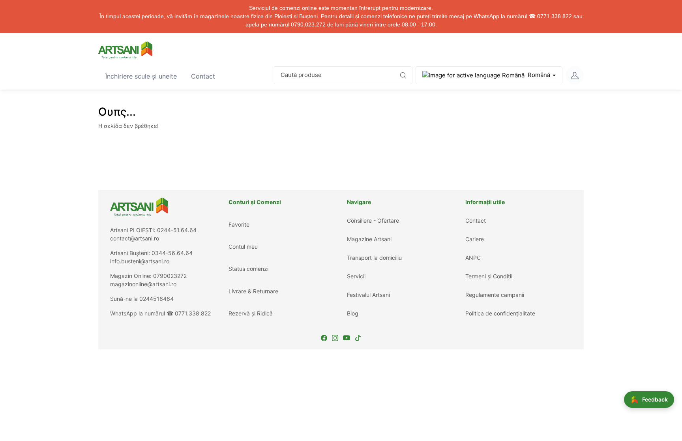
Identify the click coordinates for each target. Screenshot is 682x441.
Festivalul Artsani (368, 294)
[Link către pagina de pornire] (126, 50)
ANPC (473, 257)
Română (539, 75)
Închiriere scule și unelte (144, 76)
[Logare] (575, 75)
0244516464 (156, 298)
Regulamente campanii (494, 294)
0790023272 (170, 275)
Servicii (356, 276)
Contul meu (243, 246)
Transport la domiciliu (374, 257)
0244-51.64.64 (177, 230)
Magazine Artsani (369, 239)
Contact (206, 76)
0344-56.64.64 (172, 253)
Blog (352, 313)
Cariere (474, 239)
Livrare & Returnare (253, 291)
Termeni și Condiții (488, 276)
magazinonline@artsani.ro (143, 284)
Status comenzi (248, 268)
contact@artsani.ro (134, 238)
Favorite (239, 224)
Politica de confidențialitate (500, 313)
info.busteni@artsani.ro (139, 261)
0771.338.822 (193, 313)
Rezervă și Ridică (251, 313)
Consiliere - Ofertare (373, 220)
